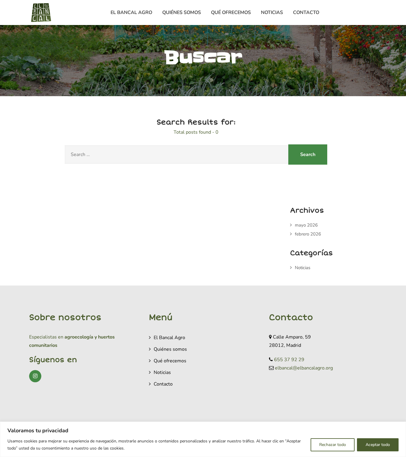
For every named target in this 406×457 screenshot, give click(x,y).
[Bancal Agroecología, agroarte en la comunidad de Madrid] (41, 12)
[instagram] (35, 376)
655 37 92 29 (289, 359)
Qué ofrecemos (231, 12)
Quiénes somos (181, 12)
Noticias (272, 12)
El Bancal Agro (131, 12)
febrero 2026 (308, 234)
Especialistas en (46, 337)
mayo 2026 (306, 225)
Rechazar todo (332, 444)
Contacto (306, 12)
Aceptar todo (378, 444)
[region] (203, 439)
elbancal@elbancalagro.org (304, 368)
